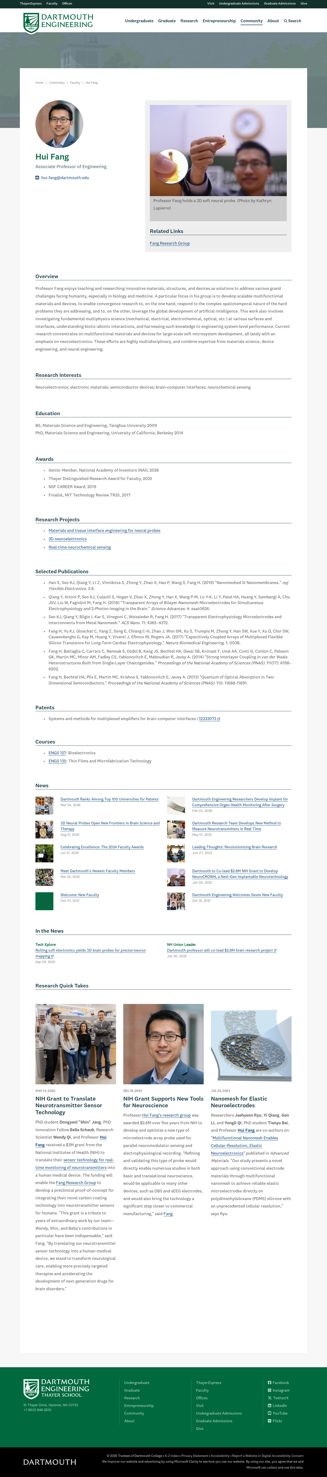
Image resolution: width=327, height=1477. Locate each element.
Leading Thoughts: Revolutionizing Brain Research (234, 847)
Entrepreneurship (219, 21)
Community (252, 21)
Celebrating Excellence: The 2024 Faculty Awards (102, 847)
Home (39, 82)
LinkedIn (280, 1406)
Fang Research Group (170, 244)
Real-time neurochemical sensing (80, 548)
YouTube (280, 1414)
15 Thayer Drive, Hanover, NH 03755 (50, 1405)
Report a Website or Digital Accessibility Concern (268, 1456)
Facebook (281, 1383)
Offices (67, 3)
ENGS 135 (57, 761)
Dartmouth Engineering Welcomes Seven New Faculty (237, 895)
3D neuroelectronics (68, 539)
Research (189, 21)
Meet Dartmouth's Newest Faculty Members (98, 871)
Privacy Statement (194, 1456)
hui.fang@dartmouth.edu (65, 178)
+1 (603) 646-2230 (37, 1410)
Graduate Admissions (280, 3)
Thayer (31, 3)
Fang (168, 1214)
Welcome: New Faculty (80, 895)
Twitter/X (281, 1398)
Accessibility (220, 1456)
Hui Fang (246, 1131)
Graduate (167, 21)
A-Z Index (172, 1456)
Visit (210, 3)
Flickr (277, 1421)
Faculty (51, 3)
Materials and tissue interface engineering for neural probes (104, 531)
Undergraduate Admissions (239, 3)
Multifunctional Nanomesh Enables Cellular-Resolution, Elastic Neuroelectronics (244, 1145)
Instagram (281, 1391)
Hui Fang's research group (166, 1115)
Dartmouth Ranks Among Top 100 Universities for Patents (110, 799)
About (273, 21)
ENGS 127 (57, 753)
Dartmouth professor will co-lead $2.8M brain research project (220, 951)
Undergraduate (139, 21)
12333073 (207, 719)
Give (304, 3)
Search (294, 21)
